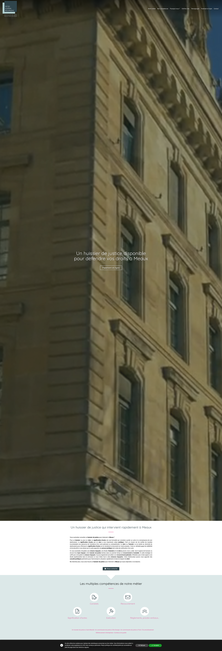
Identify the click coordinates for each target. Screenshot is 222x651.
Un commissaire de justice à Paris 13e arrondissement (137, 630)
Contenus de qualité (120, 633)
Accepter (156, 645)
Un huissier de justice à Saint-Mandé (83, 630)
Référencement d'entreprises (104, 633)
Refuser (142, 645)
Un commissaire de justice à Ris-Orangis (107, 630)
